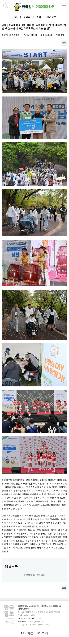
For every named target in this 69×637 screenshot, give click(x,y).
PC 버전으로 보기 (34, 633)
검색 (5, 5)
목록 (64, 43)
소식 (38, 16)
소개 (15, 16)
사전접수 (51, 16)
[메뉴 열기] (64, 5)
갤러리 (26, 16)
